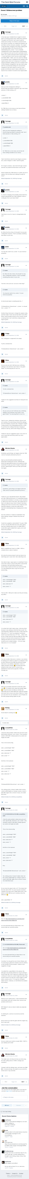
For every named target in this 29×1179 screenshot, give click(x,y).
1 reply (11, 1136)
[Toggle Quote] (3, 127)
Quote (6, 76)
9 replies (11, 1168)
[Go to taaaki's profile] (3, 1131)
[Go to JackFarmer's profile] (3, 1120)
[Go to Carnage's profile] (2, 32)
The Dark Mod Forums (10, 2)
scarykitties (9, 728)
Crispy (7, 333)
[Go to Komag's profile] (2, 708)
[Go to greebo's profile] (2, 82)
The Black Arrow (9, 1151)
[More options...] (26, 33)
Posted (12, 33)
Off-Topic (14, 15)
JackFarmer (8, 1120)
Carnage (4, 14)
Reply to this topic (14, 20)
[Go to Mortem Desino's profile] (2, 449)
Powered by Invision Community (14, 1176)
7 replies (11, 1157)
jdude (7, 246)
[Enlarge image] (14, 665)
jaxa (6, 1140)
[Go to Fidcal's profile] (2, 361)
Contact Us (14, 1173)
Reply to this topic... (9, 1097)
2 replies (12, 1126)
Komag (7, 707)
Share (7, 1105)
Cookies (21, 1173)
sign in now (9, 1091)
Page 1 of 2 (14, 26)
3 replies (11, 1147)
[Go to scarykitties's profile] (2, 728)
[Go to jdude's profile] (2, 247)
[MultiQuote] (2, 76)
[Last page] (27, 26)
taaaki (6, 1130)
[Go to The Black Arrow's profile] (3, 1152)
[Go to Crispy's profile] (2, 334)
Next (23, 26)
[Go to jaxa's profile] (3, 1141)
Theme (8, 1173)
